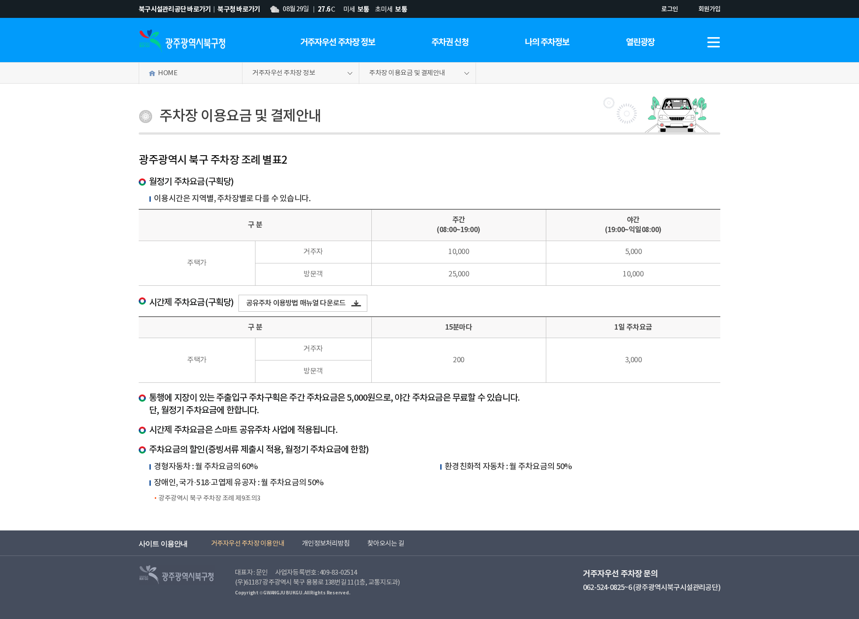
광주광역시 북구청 (182, 41)
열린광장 (640, 42)
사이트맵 (713, 42)
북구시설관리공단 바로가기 (175, 9)
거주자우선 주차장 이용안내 (248, 543)
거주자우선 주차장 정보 (337, 42)
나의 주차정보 (547, 42)
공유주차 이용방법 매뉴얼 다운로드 (296, 303)
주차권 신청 (449, 42)
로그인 (669, 9)
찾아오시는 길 (385, 543)
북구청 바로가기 (238, 9)
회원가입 (709, 9)
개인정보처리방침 (325, 543)
